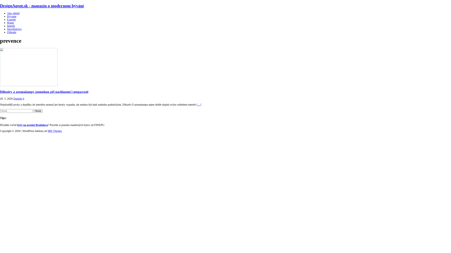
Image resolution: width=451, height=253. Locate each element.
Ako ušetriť (13, 13)
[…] (199, 104)
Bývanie (11, 16)
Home (10, 22)
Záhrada (11, 32)
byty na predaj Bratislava (32, 125)
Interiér (11, 25)
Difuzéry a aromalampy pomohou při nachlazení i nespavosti (44, 92)
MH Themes (55, 130)
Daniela (17, 98)
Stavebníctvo (14, 29)
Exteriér (11, 19)
